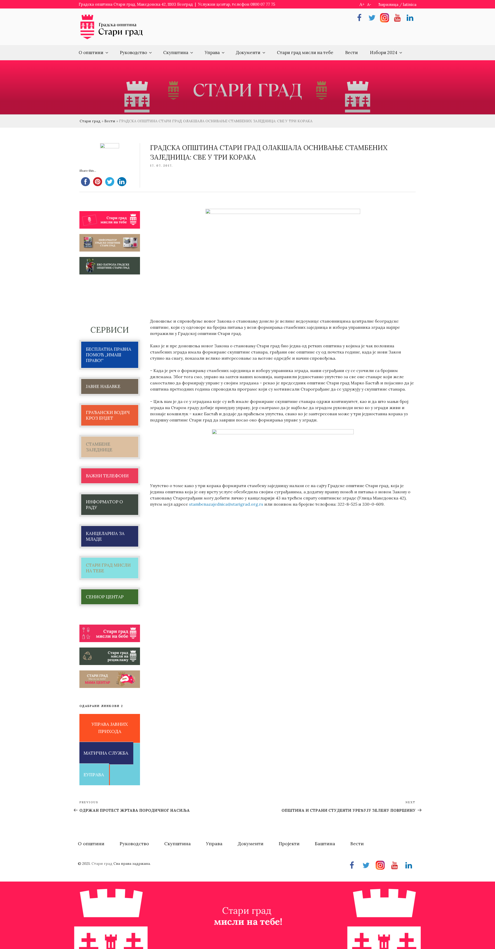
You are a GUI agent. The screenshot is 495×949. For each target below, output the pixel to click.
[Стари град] (111, 38)
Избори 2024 (383, 52)
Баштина (325, 844)
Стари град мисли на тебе (305, 52)
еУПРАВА (94, 775)
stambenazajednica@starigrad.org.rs (226, 504)
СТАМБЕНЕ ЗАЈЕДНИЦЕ (99, 447)
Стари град (90, 121)
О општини (91, 52)
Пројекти (289, 844)
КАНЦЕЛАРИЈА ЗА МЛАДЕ (105, 536)
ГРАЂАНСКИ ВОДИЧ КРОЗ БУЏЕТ (108, 415)
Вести (351, 52)
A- (369, 4)
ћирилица (388, 4)
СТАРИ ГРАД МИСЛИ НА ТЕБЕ (108, 568)
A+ (362, 4)
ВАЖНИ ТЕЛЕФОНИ (107, 476)
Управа (212, 52)
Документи (248, 52)
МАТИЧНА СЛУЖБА (106, 753)
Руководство (133, 52)
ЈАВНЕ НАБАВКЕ (103, 386)
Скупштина (175, 52)
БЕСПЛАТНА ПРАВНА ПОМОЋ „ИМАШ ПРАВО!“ (108, 354)
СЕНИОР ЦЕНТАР (104, 597)
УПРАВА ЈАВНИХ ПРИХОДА (110, 728)
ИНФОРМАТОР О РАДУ (104, 504)
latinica (409, 4)
